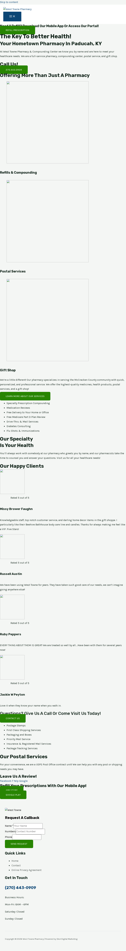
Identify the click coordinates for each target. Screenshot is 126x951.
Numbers (10, 831)
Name (9, 825)
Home (14, 860)
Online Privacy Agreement (26, 870)
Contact (16, 865)
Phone (8, 837)
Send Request (19, 843)
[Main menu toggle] (12, 16)
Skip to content (9, 2)
